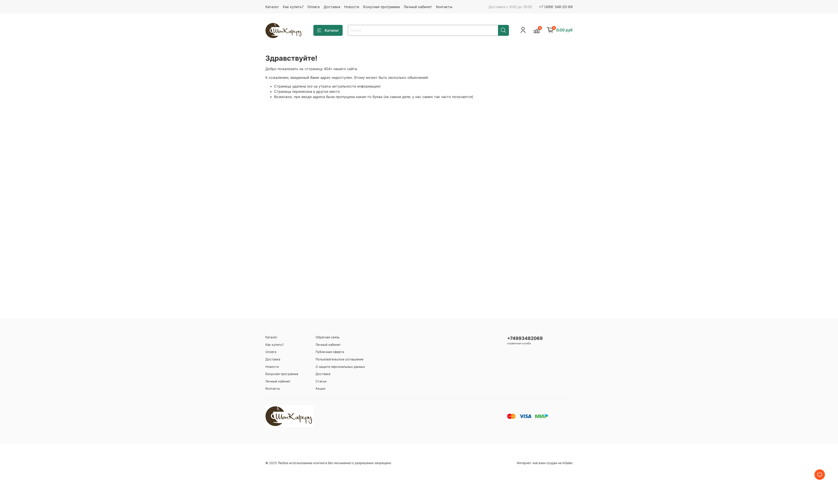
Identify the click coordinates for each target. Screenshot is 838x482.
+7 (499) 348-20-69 (556, 7)
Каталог (272, 7)
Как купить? (293, 7)
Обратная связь (328, 337)
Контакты (444, 7)
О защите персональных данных (340, 366)
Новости (351, 7)
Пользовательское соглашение (339, 359)
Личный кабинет (418, 7)
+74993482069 (525, 338)
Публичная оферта (330, 352)
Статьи (321, 381)
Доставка (332, 7)
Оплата (313, 7)
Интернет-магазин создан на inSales (545, 463)
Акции (320, 388)
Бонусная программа (381, 7)
